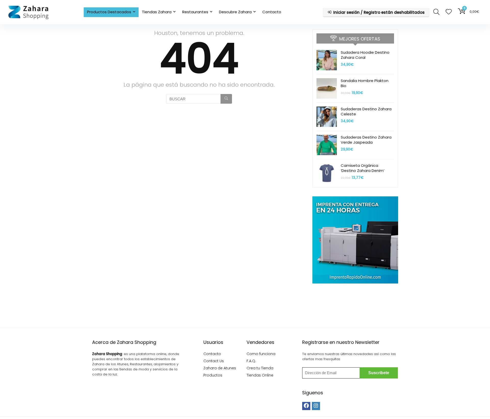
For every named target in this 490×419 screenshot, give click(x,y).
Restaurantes (195, 12)
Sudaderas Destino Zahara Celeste (366, 111)
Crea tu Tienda (260, 368)
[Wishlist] (449, 12)
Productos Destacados (109, 12)
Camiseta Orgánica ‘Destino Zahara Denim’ (362, 168)
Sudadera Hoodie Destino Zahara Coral (365, 55)
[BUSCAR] (226, 99)
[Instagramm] (316, 406)
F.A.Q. (251, 360)
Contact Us (213, 360)
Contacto (271, 12)
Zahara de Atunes (219, 368)
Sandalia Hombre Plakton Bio (364, 83)
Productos (212, 375)
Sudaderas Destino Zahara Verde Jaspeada (366, 139)
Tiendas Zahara (157, 12)
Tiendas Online (260, 375)
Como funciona (261, 353)
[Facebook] (306, 406)
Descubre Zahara (235, 12)
